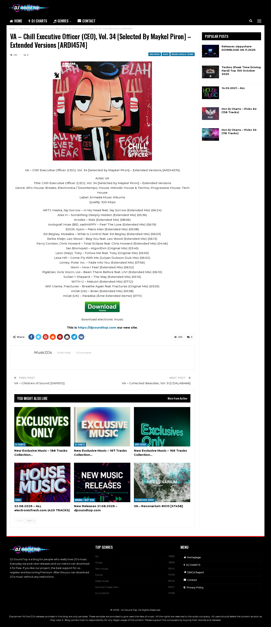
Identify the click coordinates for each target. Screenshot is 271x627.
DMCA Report (195, 572)
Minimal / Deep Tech (84, 500)
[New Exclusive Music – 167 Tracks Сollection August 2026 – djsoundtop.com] (102, 426)
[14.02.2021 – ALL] (210, 92)
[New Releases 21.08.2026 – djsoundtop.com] (102, 482)
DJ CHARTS (39, 20)
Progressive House (144, 500)
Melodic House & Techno (182, 54)
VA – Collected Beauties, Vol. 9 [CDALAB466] (156, 383)
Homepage (194, 557)
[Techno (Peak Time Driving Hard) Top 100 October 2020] (210, 72)
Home (18, 20)
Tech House (101, 568)
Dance (18, 500)
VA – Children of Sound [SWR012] (39, 383)
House (165, 54)
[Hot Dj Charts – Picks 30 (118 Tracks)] (210, 134)
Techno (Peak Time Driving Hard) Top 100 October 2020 (241, 71)
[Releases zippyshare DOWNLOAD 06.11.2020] (210, 51)
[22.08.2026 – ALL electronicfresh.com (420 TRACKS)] (42, 482)
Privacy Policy (195, 587)
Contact (88, 20)
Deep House (102, 580)
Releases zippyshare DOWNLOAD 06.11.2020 (239, 48)
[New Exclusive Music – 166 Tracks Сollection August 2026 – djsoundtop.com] (162, 426)
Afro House (155, 54)
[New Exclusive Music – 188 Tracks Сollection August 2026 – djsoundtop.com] (42, 426)
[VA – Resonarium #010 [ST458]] (162, 482)
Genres (63, 20)
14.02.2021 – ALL (233, 88)
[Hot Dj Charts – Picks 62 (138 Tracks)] (210, 113)
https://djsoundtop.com (97, 327)
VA (97, 556)
